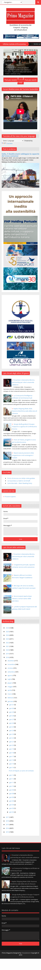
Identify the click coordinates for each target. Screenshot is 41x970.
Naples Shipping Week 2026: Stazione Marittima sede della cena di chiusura (24, 411)
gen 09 (11, 790)
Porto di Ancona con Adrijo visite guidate (21, 478)
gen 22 (11, 738)
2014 (7, 828)
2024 (7, 635)
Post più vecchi (30, 80)
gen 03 (11, 808)
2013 (7, 832)
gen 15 (11, 764)
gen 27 (11, 719)
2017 (7, 817)
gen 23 (11, 734)
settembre (11, 672)
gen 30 (11, 708)
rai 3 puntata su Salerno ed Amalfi (18, 481)
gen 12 (11, 779)
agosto (10, 675)
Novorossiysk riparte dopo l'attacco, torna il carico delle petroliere (22, 598)
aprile (10, 690)
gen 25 (11, 727)
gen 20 (11, 745)
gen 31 (11, 705)
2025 (7, 632)
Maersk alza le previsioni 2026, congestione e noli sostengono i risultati (23, 455)
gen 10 (11, 786)
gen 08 (11, 793)
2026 (7, 628)
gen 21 (11, 742)
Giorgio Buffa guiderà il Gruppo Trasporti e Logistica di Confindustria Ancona (24, 426)
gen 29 (11, 712)
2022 (7, 643)
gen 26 (11, 723)
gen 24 (11, 730)
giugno (10, 683)
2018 (7, 657)
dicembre (11, 661)
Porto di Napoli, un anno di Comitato (21, 771)
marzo (10, 694)
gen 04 (11, 805)
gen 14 (11, 767)
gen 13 (11, 775)
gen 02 (11, 812)
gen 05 (11, 801)
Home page (20, 81)
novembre (11, 664)
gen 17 (11, 756)
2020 (7, 650)
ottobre (10, 668)
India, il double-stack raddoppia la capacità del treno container (20, 155)
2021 (7, 646)
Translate (9, 143)
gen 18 (11, 753)
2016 (7, 821)
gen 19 (11, 749)
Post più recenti (11, 80)
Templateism (26, 953)
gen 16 (11, 760)
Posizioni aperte (10, 497)
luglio (10, 679)
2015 (7, 825)
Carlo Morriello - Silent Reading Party (19, 483)
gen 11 (11, 782)
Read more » (30, 53)
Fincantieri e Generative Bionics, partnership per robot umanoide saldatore (23, 382)
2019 (7, 654)
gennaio (10, 701)
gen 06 (11, 797)
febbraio (11, 698)
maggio (10, 687)
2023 (7, 639)
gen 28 (11, 716)
